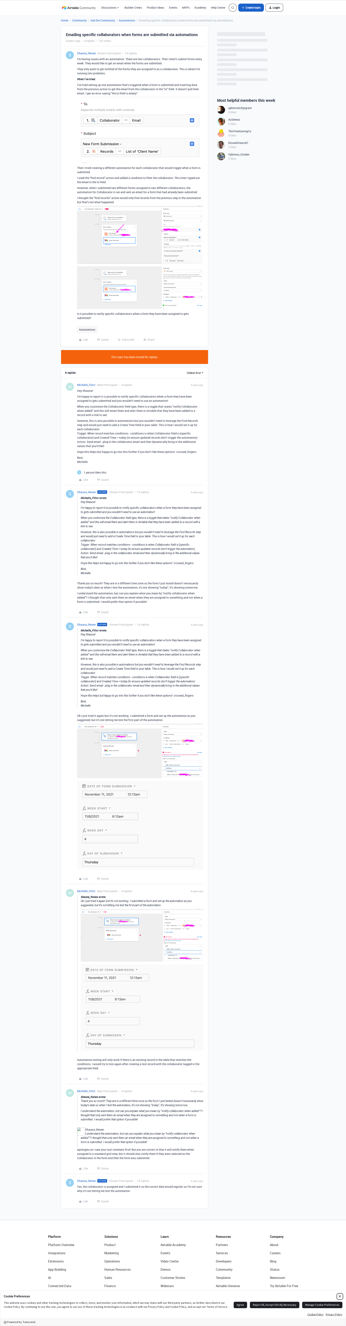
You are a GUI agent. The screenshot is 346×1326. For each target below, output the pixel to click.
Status (275, 1269)
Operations (112, 1261)
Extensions (56, 1261)
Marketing (111, 1253)
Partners (222, 1245)
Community (79, 20)
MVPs (186, 7)
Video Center (170, 1261)
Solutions (111, 1236)
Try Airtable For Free (284, 1286)
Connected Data (59, 1286)
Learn (165, 1236)
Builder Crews (133, 7)
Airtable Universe (228, 1286)
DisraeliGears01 (238, 143)
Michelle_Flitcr (86, 385)
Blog (273, 1261)
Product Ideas (155, 7)
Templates (223, 1278)
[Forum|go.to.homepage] (79, 8)
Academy (200, 7)
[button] (251, 8)
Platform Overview (61, 1245)
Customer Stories (173, 1278)
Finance (110, 1286)
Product (110, 1245)
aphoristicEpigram (240, 108)
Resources (223, 1236)
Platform (54, 1236)
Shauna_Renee (86, 53)
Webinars (167, 1286)
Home (64, 20)
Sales (108, 1278)
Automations (127, 20)
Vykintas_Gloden (238, 154)
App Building (57, 1269)
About (274, 1245)
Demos (166, 1269)
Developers (223, 1261)
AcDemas (234, 119)
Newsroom (277, 1278)
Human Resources (117, 1269)
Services (222, 1253)
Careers (275, 1253)
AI (49, 1278)
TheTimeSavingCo (239, 131)
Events (173, 7)
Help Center (218, 7)
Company (277, 1236)
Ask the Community (103, 20)
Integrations (56, 1253)
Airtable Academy (173, 1245)
